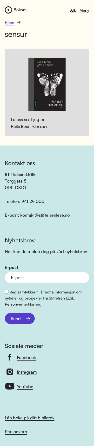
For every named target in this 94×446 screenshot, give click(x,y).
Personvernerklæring (23, 304)
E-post (12, 267)
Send (16, 318)
